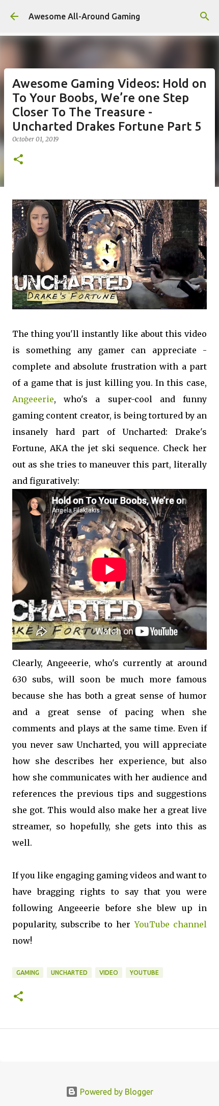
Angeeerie (33, 399)
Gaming (27, 972)
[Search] (205, 16)
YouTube (144, 972)
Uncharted (69, 972)
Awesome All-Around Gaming (84, 16)
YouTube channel (170, 924)
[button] (18, 160)
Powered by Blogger (115, 1091)
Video (108, 972)
